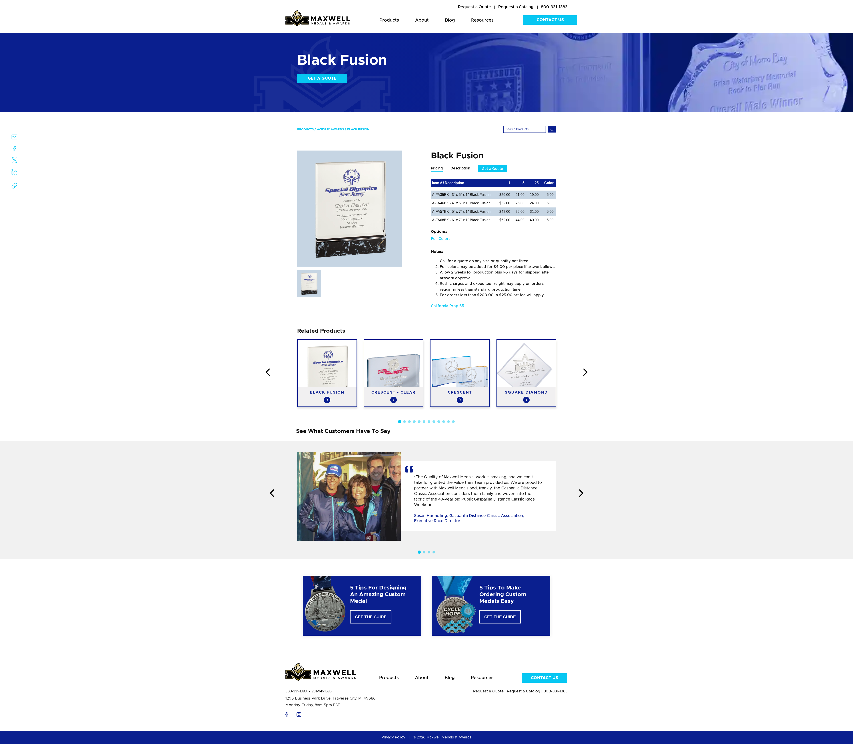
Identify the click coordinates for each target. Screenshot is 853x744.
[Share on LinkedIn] (14, 173)
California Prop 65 (447, 306)
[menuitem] (474, 7)
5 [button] (419, 421)
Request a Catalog (523, 691)
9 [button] (438, 421)
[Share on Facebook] (14, 149)
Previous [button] (267, 372)
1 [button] (399, 421)
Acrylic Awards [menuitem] (330, 129)
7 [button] (429, 421)
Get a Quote (322, 78)
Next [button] (585, 372)
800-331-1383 (296, 691)
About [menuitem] (422, 20)
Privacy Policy (393, 737)
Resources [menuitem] (482, 20)
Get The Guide (371, 617)
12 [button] (453, 421)
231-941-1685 (322, 691)
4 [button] (414, 421)
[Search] (552, 129)
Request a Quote (488, 691)
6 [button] (424, 421)
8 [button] (433, 421)
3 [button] (409, 421)
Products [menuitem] (389, 20)
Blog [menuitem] (450, 20)
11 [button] (448, 421)
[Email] (14, 138)
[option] (349, 209)
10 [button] (443, 421)
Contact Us (550, 20)
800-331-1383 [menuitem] (554, 7)
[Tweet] (14, 161)
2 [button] (404, 421)
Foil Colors (440, 239)
